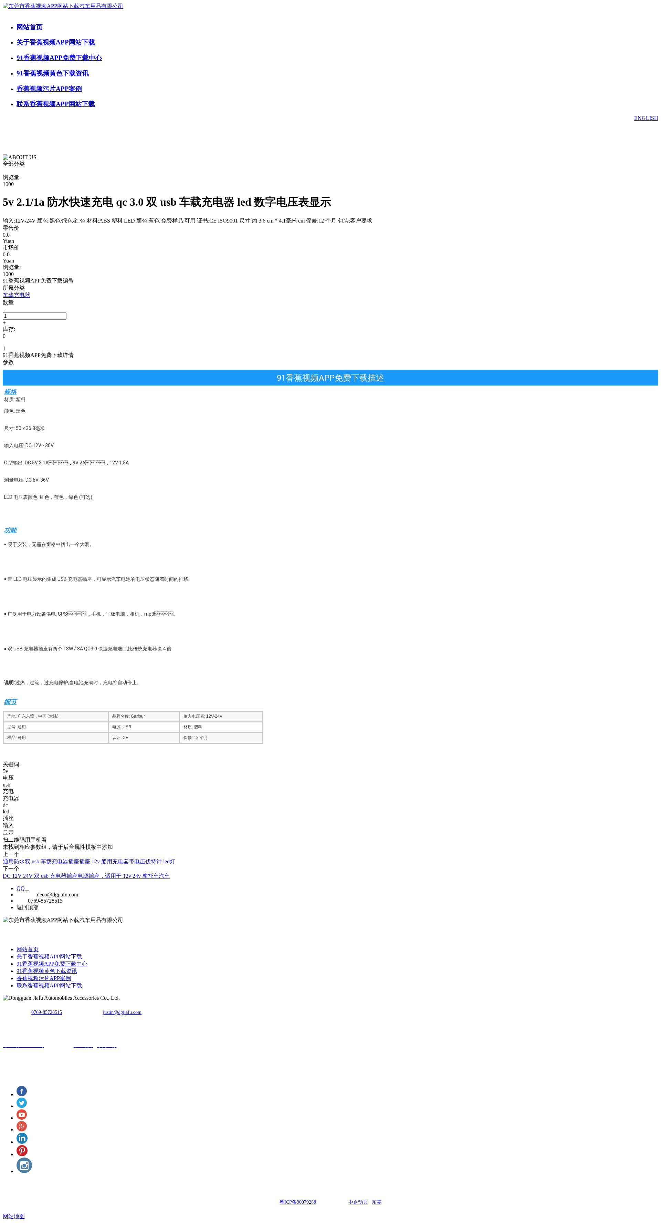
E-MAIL (26, 894)
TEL (22, 901)
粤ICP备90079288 (298, 1202)
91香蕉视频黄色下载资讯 (53, 73)
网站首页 (30, 27)
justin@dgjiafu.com (122, 1012)
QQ (23, 888)
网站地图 (14, 1216)
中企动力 (358, 1202)
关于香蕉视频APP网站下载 (56, 42)
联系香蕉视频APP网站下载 (56, 103)
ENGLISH (646, 118)
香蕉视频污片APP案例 (49, 88)
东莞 (376, 1202)
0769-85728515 (46, 1012)
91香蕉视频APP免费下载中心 (59, 57)
